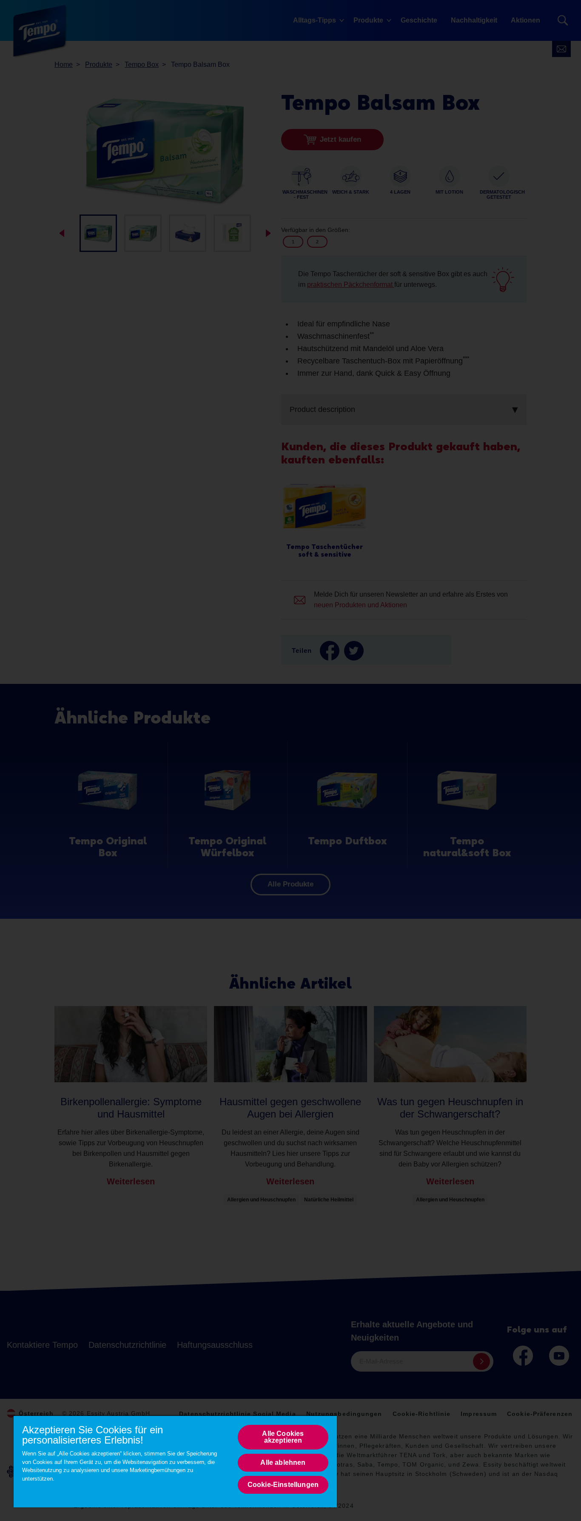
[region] (175, 1461)
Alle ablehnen (282, 1462)
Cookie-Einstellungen (283, 1484)
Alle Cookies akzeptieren (283, 1437)
